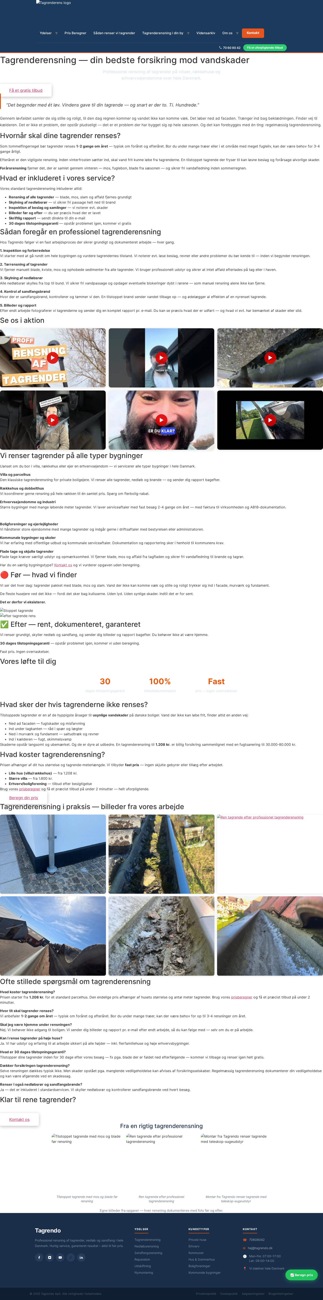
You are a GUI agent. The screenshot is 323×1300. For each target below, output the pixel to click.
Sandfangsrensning (148, 1253)
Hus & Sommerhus (202, 1259)
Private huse (197, 1239)
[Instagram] (49, 1257)
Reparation (142, 1259)
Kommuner (196, 1253)
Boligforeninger (199, 1266)
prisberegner (29, 789)
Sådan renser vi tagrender (114, 33)
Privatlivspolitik (206, 1293)
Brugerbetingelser (281, 1293)
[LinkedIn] (81, 1257)
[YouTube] (60, 1257)
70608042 (257, 1239)
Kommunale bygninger (205, 1272)
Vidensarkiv (205, 33)
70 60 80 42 (232, 48)
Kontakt (253, 33)
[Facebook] (39, 1257)
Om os (227, 33)
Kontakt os (63, 565)
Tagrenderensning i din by (162, 33)
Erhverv (194, 1246)
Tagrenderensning (147, 1239)
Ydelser (46, 33)
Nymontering (143, 1272)
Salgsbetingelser (253, 1293)
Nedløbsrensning (146, 1246)
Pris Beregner (75, 33)
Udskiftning (142, 1266)
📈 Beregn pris (301, 1275)
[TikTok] (71, 1257)
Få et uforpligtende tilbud (265, 47)
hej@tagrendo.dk (260, 1248)
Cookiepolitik (229, 1293)
